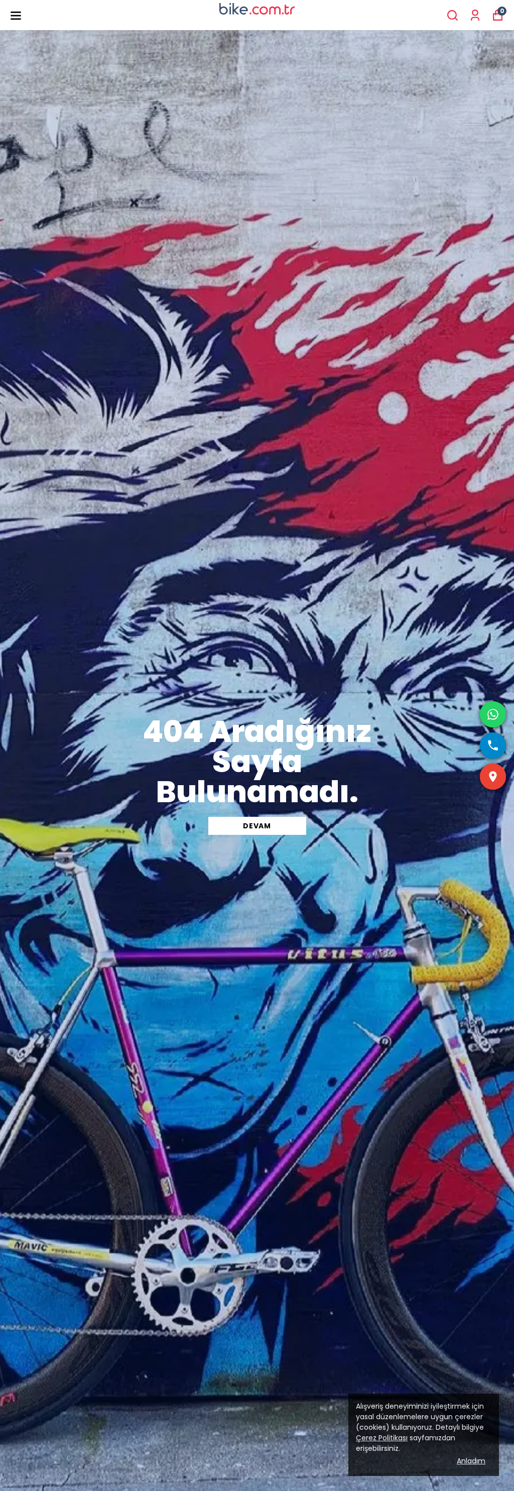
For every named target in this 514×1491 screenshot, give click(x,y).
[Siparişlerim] (475, 15)
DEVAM (257, 826)
